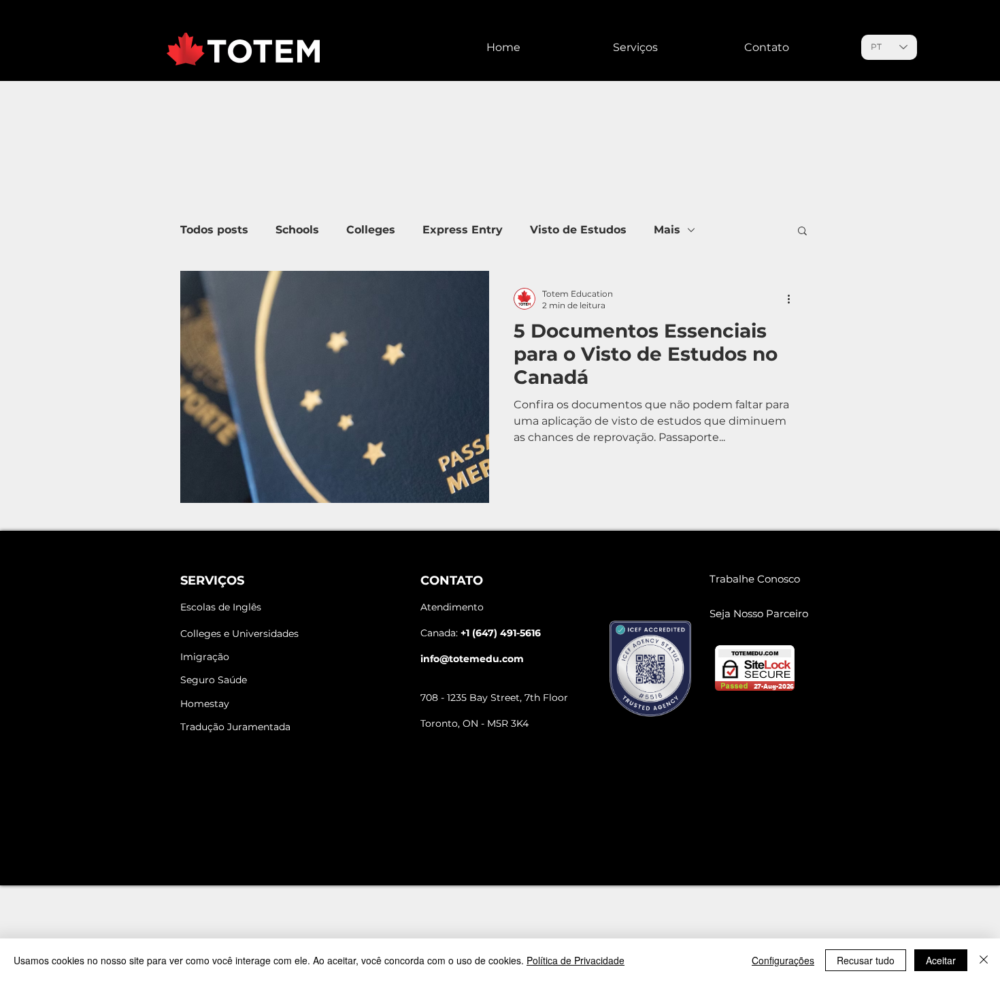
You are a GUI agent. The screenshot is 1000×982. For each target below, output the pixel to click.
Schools (297, 229)
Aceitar (941, 960)
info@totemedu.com (472, 659)
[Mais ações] (793, 299)
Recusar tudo (866, 960)
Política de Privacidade (575, 960)
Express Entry (462, 229)
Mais (667, 229)
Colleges (370, 229)
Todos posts (214, 229)
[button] (802, 232)
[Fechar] (984, 960)
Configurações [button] (783, 960)
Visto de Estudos (578, 229)
